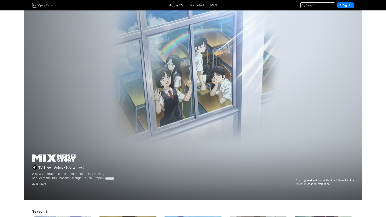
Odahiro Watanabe (318, 183)
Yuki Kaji (312, 180)
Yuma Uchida (326, 180)
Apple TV (176, 5)
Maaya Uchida (345, 180)
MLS (213, 5)
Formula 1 (197, 5)
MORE (109, 178)
